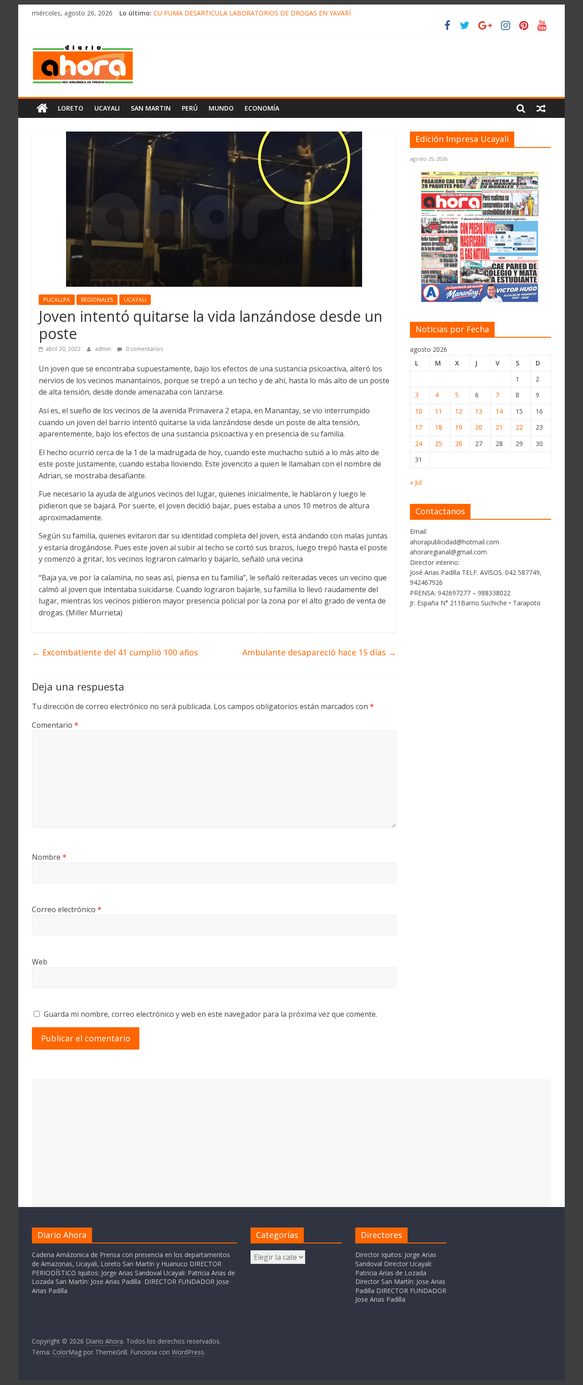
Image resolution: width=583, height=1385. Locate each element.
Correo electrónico (67, 909)
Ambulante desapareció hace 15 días (319, 652)
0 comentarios (143, 349)
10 (418, 411)
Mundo (221, 108)
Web (39, 962)
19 (458, 427)
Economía (262, 108)
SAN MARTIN (151, 108)
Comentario (55, 725)
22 (519, 427)
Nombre (49, 857)
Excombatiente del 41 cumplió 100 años (115, 652)
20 (478, 427)
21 (499, 427)
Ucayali (107, 108)
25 (438, 443)
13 (478, 411)
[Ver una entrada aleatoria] (541, 108)
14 (499, 411)
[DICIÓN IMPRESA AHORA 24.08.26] (480, 300)
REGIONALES (97, 300)
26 (458, 443)
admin (104, 349)
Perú (190, 108)
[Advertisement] (291, 1143)
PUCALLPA (56, 300)
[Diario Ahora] (42, 108)
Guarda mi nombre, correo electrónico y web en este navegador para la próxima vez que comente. (210, 1014)
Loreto (70, 108)
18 (438, 427)
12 (458, 411)
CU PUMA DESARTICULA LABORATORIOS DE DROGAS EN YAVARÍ (252, 13)
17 (418, 427)
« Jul (416, 482)
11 (438, 411)
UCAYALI (135, 300)
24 (418, 443)
